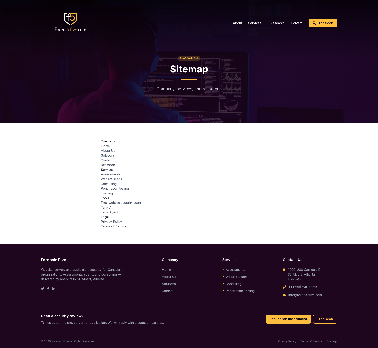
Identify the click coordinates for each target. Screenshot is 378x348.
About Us (108, 151)
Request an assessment (288, 319)
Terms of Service (114, 226)
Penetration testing (115, 188)
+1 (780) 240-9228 (302, 287)
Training (107, 193)
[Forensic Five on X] (42, 288)
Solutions (108, 155)
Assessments (110, 174)
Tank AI (107, 207)
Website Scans (236, 277)
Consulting (109, 184)
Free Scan (325, 23)
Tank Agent (109, 212)
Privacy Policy (111, 222)
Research (277, 23)
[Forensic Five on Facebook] (48, 288)
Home (105, 146)
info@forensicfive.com (305, 295)
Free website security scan (121, 203)
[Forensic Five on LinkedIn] (53, 288)
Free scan (325, 319)
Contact (296, 23)
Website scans (111, 179)
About (237, 23)
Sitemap (332, 341)
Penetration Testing (240, 291)
